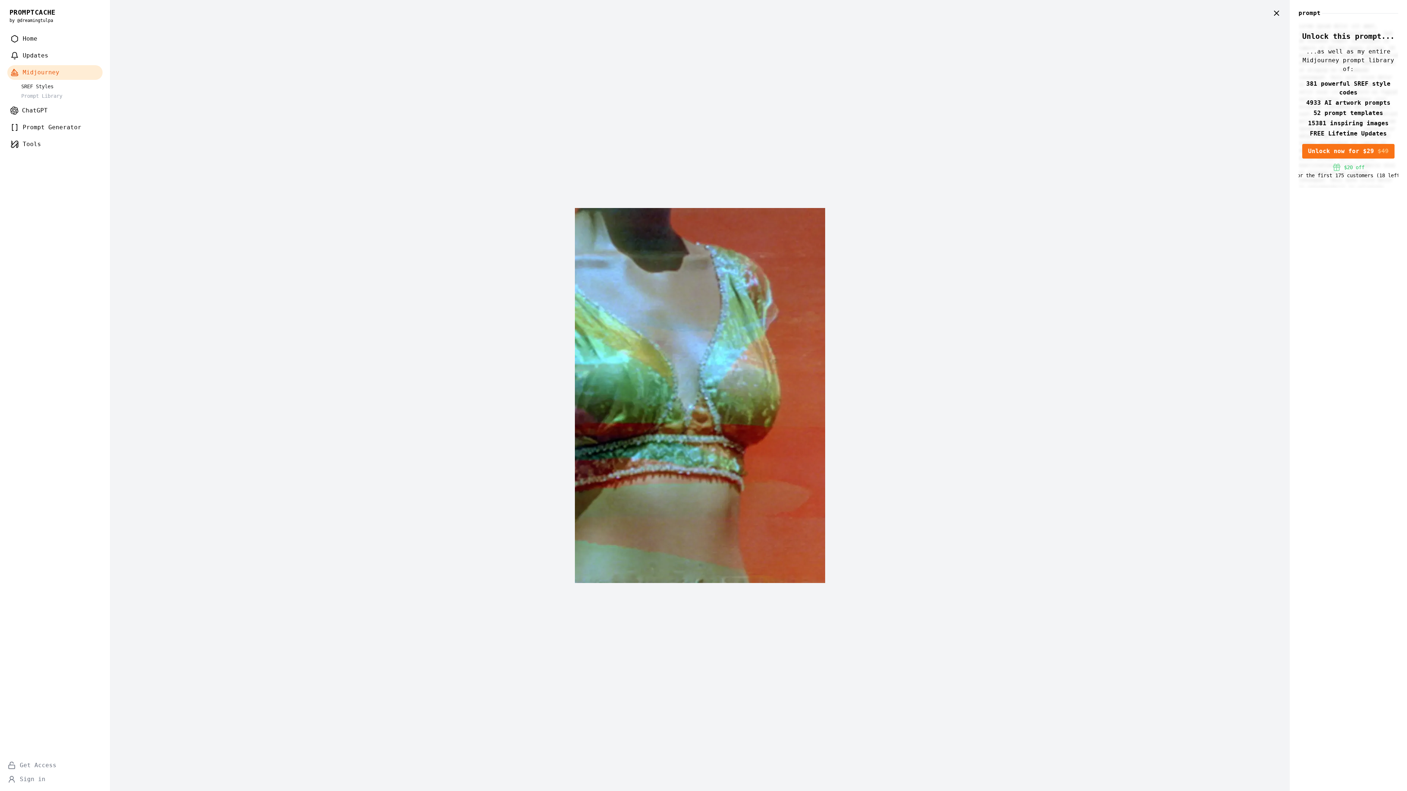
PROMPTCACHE (33, 12)
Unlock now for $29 (1348, 151)
